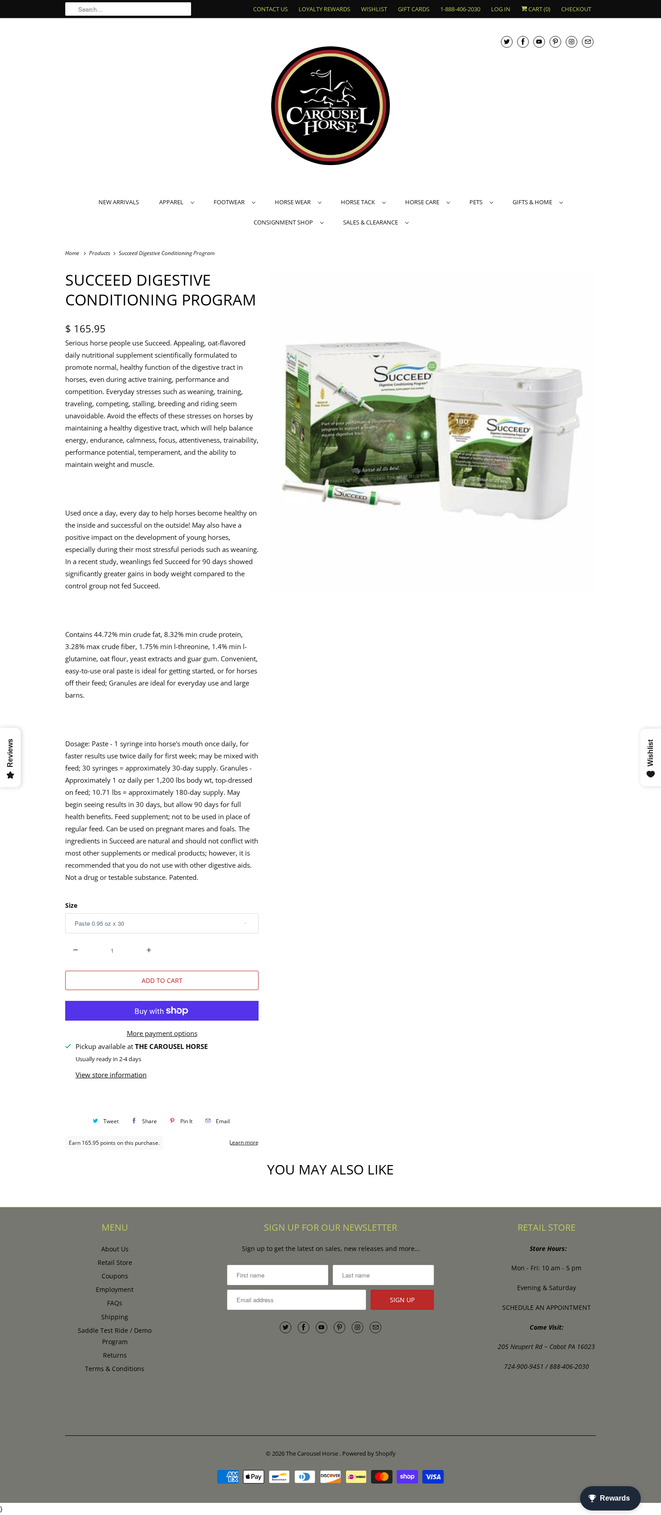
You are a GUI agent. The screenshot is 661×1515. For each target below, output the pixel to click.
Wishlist (374, 9)
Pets (477, 202)
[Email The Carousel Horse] (588, 41)
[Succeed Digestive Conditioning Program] (432, 432)
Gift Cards (413, 9)
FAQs (114, 1303)
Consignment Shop (285, 222)
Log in (500, 9)
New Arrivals (118, 202)
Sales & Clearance (372, 222)
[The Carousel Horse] (330, 106)
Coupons (115, 1276)
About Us (115, 1249)
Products (100, 253)
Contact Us (270, 9)
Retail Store (115, 1262)
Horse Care (423, 202)
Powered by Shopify (369, 1453)
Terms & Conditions (114, 1368)
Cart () (538, 9)
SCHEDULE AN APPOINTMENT (546, 1307)
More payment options (162, 1033)
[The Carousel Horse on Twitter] (507, 41)
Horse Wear (294, 202)
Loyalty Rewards (324, 9)
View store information (111, 1074)
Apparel (172, 202)
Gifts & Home (534, 202)
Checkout (576, 9)
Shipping (114, 1317)
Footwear (230, 202)
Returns (115, 1355)
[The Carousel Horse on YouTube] (539, 41)
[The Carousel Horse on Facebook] (523, 41)
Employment (115, 1289)
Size (71, 905)
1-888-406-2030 (460, 9)
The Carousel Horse (312, 1453)
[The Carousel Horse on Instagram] (571, 41)
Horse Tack (359, 202)
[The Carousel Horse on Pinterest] (555, 41)
